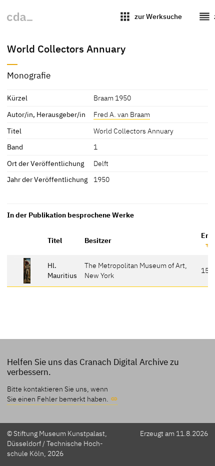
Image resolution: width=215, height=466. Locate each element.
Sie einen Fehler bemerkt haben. (57, 399)
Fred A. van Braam (122, 114)
